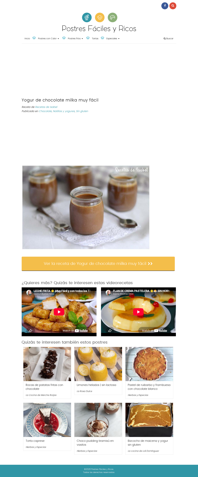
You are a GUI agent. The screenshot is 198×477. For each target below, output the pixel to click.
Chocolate (45, 111)
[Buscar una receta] (172, 5)
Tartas (95, 39)
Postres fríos (74, 39)
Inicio (27, 39)
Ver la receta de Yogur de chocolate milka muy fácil (95, 264)
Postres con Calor (47, 39)
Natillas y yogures (64, 111)
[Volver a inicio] (99, 32)
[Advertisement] (99, 71)
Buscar (169, 39)
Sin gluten (82, 111)
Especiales (111, 39)
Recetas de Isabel (46, 107)
